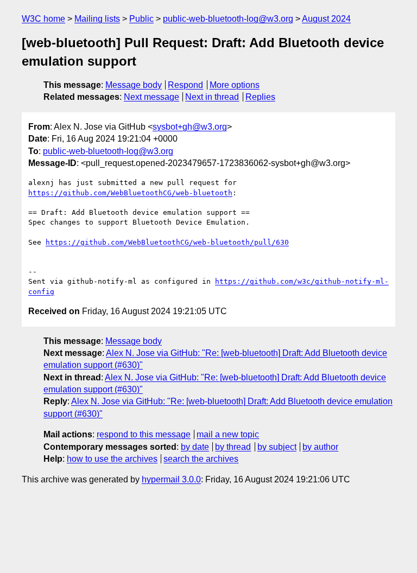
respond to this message (144, 434)
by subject (276, 446)
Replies (260, 96)
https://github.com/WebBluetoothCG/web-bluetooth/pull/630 (167, 242)
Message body (133, 85)
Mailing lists (97, 18)
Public (141, 18)
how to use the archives (112, 458)
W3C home (43, 18)
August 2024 (326, 18)
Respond (185, 85)
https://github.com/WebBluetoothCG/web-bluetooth (130, 193)
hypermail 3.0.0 (171, 479)
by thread (233, 446)
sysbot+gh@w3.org (190, 126)
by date (195, 446)
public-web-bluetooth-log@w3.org (228, 18)
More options (235, 85)
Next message (151, 96)
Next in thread (212, 96)
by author (320, 446)
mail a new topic (228, 434)
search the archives (200, 458)
